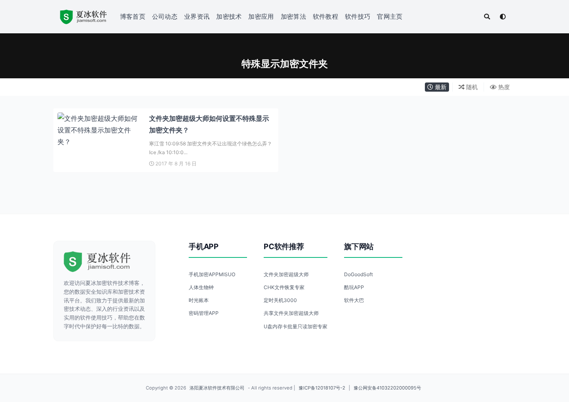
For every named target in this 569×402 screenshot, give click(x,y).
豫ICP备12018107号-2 (322, 388)
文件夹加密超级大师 (286, 274)
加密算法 (293, 16)
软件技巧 (357, 16)
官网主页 (389, 16)
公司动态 (164, 16)
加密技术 (229, 16)
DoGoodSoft (358, 274)
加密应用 (261, 16)
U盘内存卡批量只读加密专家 (295, 326)
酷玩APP (354, 287)
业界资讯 (197, 16)
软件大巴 (354, 300)
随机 (471, 86)
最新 (440, 86)
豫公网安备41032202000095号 (387, 388)
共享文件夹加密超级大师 (291, 313)
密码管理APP (204, 313)
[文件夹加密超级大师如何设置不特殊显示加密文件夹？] (99, 129)
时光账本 (199, 300)
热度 (503, 86)
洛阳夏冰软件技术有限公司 (217, 388)
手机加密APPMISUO (212, 274)
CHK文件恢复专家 (284, 287)
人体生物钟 (201, 287)
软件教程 (325, 16)
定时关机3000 (280, 300)
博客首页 (132, 16)
